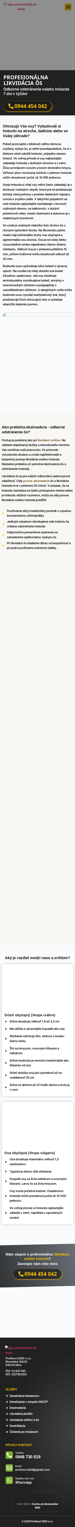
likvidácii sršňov (49, 440)
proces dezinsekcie (36, 481)
